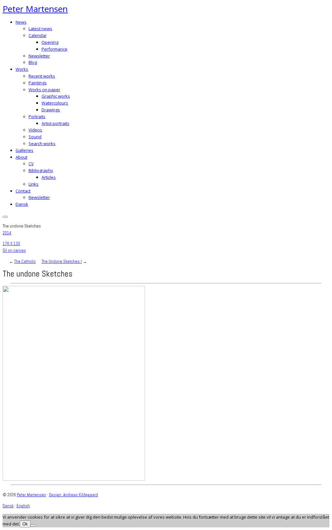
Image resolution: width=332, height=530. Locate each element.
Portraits (37, 116)
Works (22, 69)
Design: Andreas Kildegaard (73, 495)
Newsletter (39, 56)
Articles (49, 177)
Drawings (51, 110)
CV (31, 163)
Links (34, 184)
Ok (25, 524)
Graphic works (56, 96)
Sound (35, 137)
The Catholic (25, 261)
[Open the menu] (5, 217)
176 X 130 (11, 243)
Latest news (40, 28)
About (21, 157)
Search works (42, 143)
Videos (35, 130)
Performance (54, 49)
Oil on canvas (14, 250)
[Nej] (33, 525)
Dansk (22, 204)
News (21, 22)
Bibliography (41, 170)
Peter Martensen (35, 9)
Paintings (38, 83)
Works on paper (44, 89)
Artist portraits (55, 123)
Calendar (38, 35)
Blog (33, 62)
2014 (7, 233)
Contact (23, 191)
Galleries (24, 150)
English (23, 506)
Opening (50, 42)
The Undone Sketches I (62, 261)
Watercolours (55, 103)
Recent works (42, 76)
